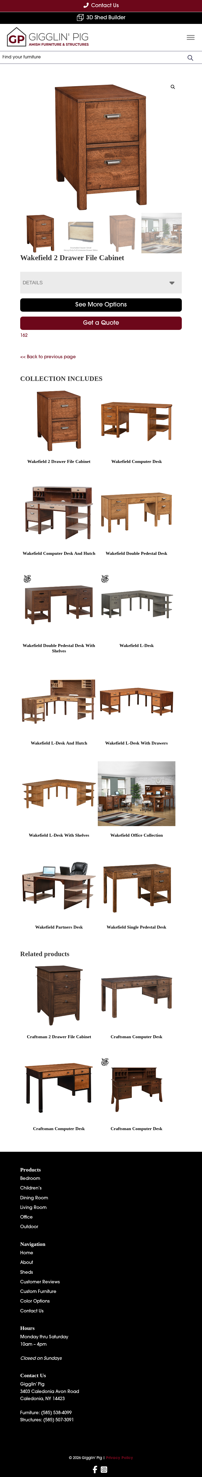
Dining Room (34, 1198)
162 (24, 336)
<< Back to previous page (48, 357)
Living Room (33, 1208)
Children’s (31, 1188)
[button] (172, 87)
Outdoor (29, 1227)
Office (26, 1217)
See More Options (101, 305)
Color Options (35, 1301)
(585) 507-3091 (58, 1420)
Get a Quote (101, 323)
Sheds (26, 1273)
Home (26, 1253)
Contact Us (32, 1311)
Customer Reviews (40, 1282)
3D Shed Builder (105, 17)
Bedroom (30, 1179)
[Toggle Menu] (191, 37)
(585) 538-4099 (56, 1413)
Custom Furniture (38, 1292)
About (26, 1263)
